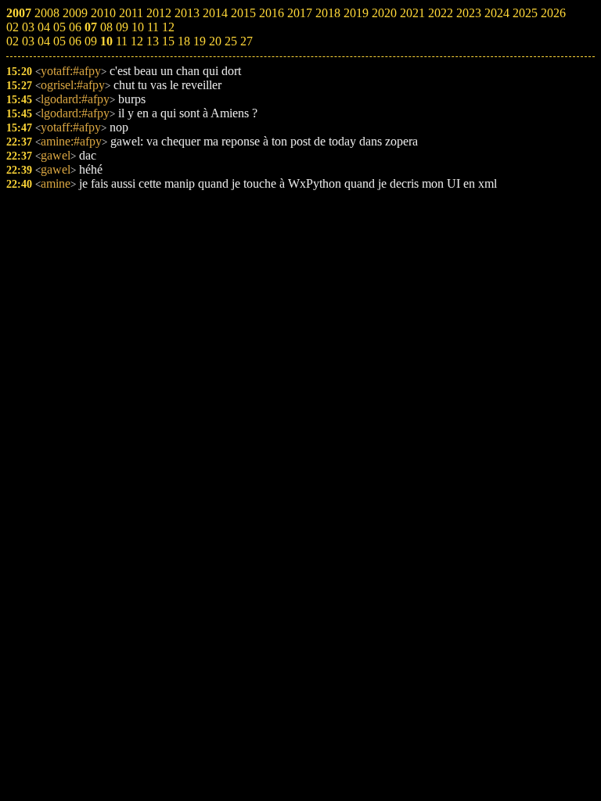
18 (184, 41)
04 (44, 41)
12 (137, 41)
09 (91, 41)
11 (122, 41)
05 (59, 41)
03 (28, 41)
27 (246, 41)
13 (152, 41)
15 (168, 41)
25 (231, 41)
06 (75, 41)
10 (106, 41)
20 (215, 41)
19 (199, 41)
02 (12, 41)
